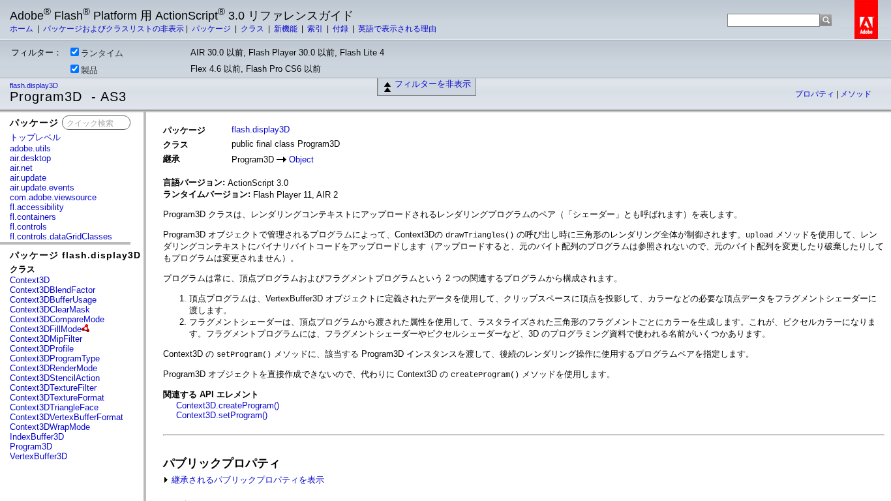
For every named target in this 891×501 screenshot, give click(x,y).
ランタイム (102, 53)
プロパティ (815, 94)
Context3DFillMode (46, 329)
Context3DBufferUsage (53, 300)
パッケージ (212, 28)
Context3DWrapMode (50, 427)
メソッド (855, 94)
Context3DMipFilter (46, 339)
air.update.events (42, 187)
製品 (89, 70)
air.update (28, 178)
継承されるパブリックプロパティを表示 (246, 480)
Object (301, 159)
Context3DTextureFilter (53, 388)
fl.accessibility (37, 207)
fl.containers (33, 217)
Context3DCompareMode (57, 319)
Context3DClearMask (50, 309)
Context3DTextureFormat (57, 397)
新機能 (286, 28)
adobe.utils (30, 148)
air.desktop (30, 158)
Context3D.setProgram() (221, 415)
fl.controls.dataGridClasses (61, 236)
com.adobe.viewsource (53, 197)
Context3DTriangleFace (54, 407)
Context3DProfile (42, 349)
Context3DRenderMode (53, 368)
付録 (341, 28)
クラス (253, 28)
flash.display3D (35, 85)
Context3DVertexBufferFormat (66, 417)
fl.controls (28, 227)
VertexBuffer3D (38, 456)
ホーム (22, 28)
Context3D (30, 280)
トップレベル (35, 137)
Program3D (31, 446)
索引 (316, 28)
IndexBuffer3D (37, 437)
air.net (21, 168)
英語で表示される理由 (397, 28)
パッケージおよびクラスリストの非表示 (113, 28)
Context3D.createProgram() (227, 405)
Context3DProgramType (55, 358)
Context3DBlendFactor (52, 290)
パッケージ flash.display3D (75, 255)
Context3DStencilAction (55, 378)
